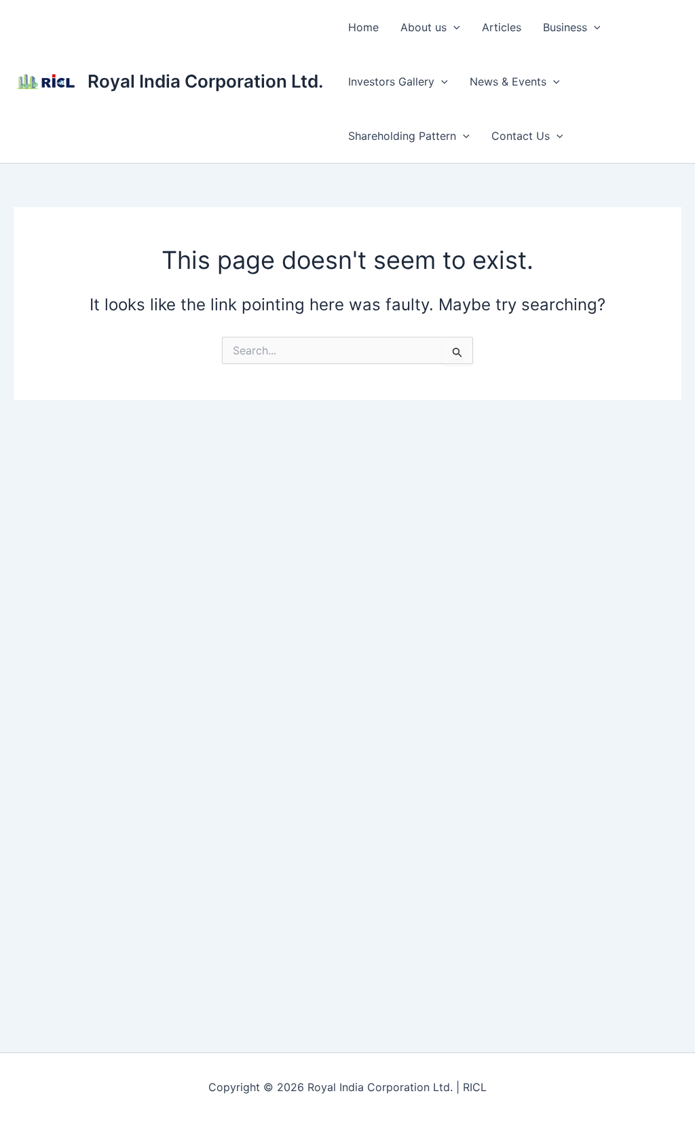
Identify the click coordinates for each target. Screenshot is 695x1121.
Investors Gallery (391, 81)
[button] (453, 27)
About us (423, 27)
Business (565, 27)
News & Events (508, 81)
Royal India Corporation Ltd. (206, 81)
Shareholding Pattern (402, 136)
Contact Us (520, 136)
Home (363, 27)
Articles (501, 27)
